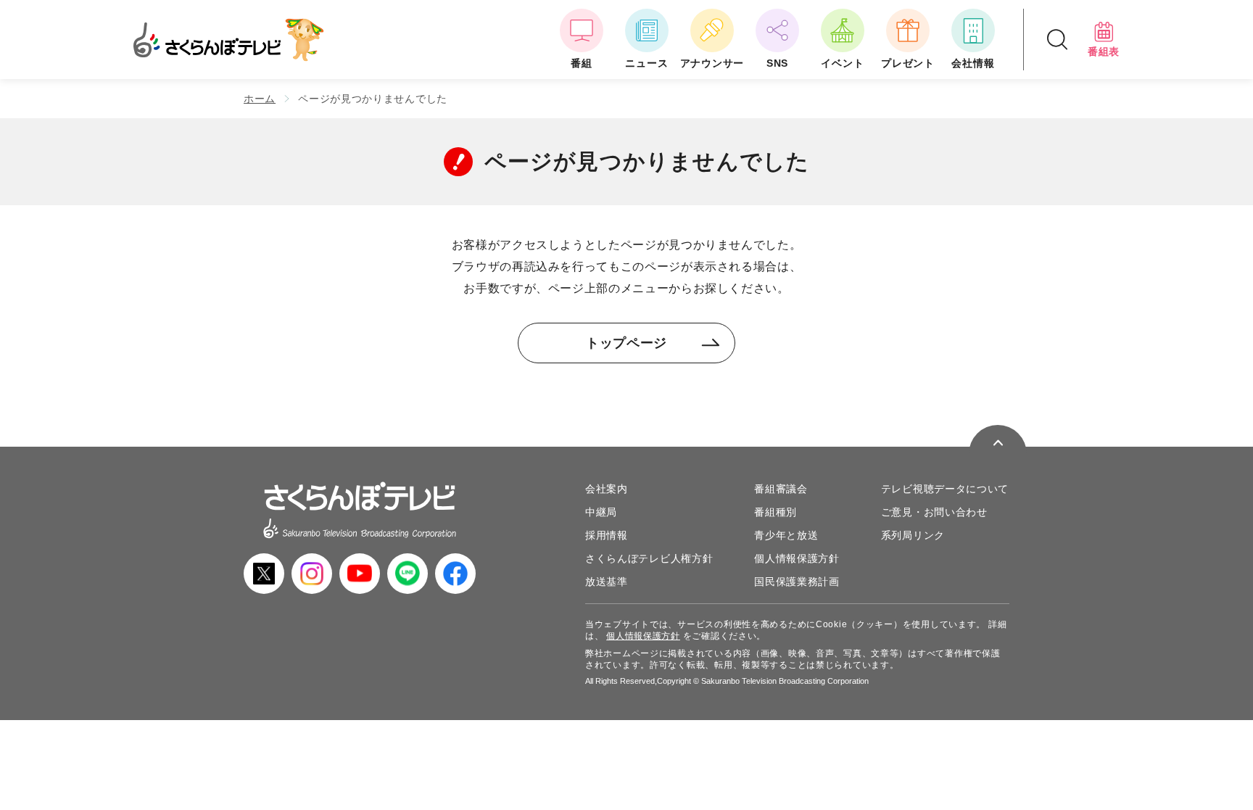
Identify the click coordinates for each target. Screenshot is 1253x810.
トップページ (626, 343)
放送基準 (606, 581)
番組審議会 (781, 489)
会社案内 (606, 489)
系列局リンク (913, 535)
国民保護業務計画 (797, 581)
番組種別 (775, 512)
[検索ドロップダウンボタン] (1057, 39)
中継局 (601, 512)
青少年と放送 (786, 535)
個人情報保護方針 (797, 558)
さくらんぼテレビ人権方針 (649, 558)
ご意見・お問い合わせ (934, 512)
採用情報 (606, 535)
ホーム (260, 98)
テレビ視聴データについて (945, 489)
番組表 (1104, 51)
